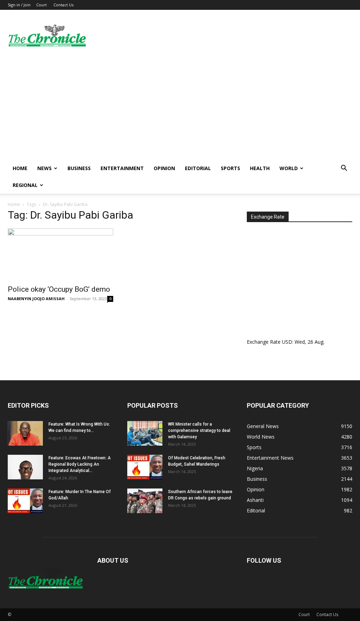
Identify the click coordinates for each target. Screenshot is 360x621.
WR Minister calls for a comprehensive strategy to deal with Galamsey (199, 430)
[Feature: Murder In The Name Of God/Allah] (25, 501)
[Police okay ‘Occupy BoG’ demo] (60, 254)
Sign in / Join (19, 4)
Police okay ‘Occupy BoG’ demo (59, 289)
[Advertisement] (180, 107)
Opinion (164, 168)
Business (79, 168)
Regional (25, 185)
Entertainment (122, 168)
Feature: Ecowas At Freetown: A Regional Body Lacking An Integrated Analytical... (80, 464)
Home (20, 168)
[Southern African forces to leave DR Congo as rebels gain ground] (144, 501)
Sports (230, 168)
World (288, 168)
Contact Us (63, 4)
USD (287, 341)
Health (260, 168)
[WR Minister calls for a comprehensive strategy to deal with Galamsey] (144, 433)
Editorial (198, 168)
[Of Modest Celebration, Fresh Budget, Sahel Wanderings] (144, 467)
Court (41, 4)
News (44, 168)
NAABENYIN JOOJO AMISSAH (36, 298)
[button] (343, 169)
